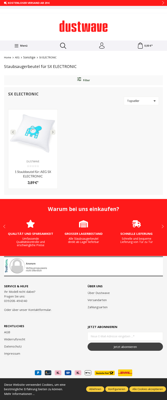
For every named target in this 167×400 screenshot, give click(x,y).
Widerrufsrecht (14, 339)
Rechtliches (14, 326)
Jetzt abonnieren (125, 347)
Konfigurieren (116, 389)
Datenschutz (13, 346)
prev (6, 3)
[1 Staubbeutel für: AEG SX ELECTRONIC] (32, 133)
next (162, 3)
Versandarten (97, 300)
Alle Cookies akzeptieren (147, 389)
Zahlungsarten (98, 307)
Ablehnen (95, 389)
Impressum (12, 353)
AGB (7, 332)
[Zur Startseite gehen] (83, 26)
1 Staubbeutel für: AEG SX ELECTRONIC (33, 174)
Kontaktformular (39, 310)
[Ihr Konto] (102, 46)
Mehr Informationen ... (19, 394)
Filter (86, 80)
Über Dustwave (99, 293)
